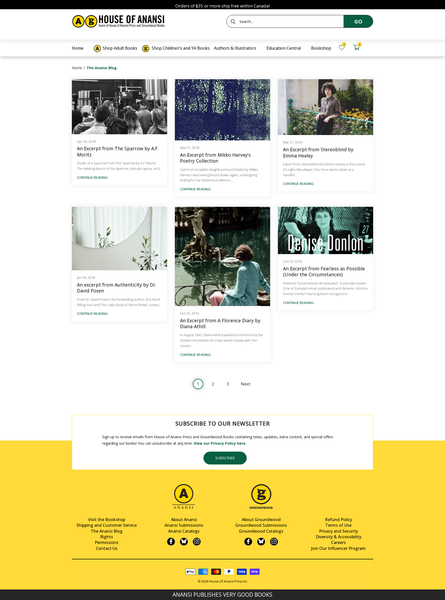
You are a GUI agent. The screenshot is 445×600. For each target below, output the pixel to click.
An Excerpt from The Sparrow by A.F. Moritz (118, 151)
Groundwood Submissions (261, 525)
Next (245, 384)
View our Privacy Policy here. (220, 443)
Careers (338, 542)
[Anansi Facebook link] (171, 541)
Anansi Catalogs (184, 531)
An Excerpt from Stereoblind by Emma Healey (318, 152)
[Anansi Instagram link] (197, 541)
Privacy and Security (338, 531)
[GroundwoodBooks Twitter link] (261, 541)
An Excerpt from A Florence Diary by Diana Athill (220, 323)
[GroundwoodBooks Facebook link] (248, 541)
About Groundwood (261, 519)
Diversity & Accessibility (338, 537)
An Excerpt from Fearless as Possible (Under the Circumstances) (324, 271)
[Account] (371, 47)
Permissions (106, 542)
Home (77, 67)
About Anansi (184, 519)
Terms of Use (338, 525)
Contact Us (106, 548)
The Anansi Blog (107, 531)
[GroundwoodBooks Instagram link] (274, 541)
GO (358, 21)
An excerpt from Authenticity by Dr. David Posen (116, 288)
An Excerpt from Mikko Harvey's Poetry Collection (215, 158)
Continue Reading (92, 177)
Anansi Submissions (184, 525)
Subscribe (225, 457)
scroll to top (6, 591)
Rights (106, 537)
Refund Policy (338, 519)
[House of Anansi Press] (119, 20)
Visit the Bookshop (106, 519)
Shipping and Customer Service (106, 525)
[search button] (233, 21)
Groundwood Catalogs (261, 531)
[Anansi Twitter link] (184, 541)
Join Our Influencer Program (338, 548)
